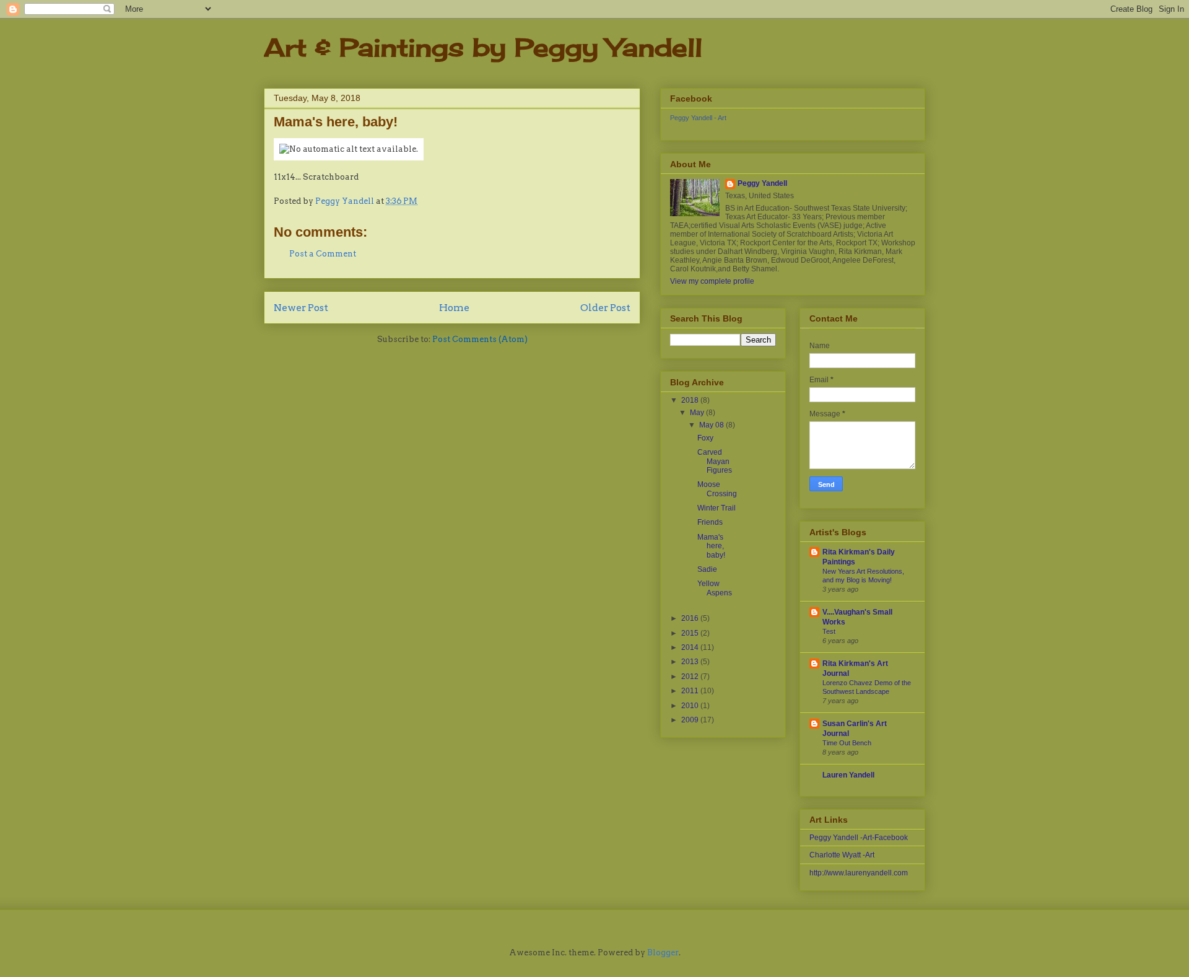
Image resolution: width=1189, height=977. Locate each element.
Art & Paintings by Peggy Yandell (483, 47)
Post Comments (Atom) (480, 339)
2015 (690, 633)
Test (828, 631)
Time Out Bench (846, 743)
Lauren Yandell (848, 775)
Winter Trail (716, 508)
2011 (690, 690)
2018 (690, 400)
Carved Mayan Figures (714, 461)
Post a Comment (322, 253)
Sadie (707, 569)
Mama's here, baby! (711, 546)
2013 (690, 661)
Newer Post (301, 307)
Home (454, 307)
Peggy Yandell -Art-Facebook (858, 837)
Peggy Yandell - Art (698, 117)
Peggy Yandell (762, 183)
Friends (710, 522)
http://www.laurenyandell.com (858, 873)
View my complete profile (712, 281)
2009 (690, 720)
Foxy (705, 438)
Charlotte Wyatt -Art (841, 855)
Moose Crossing (717, 488)
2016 (690, 618)
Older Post (605, 307)
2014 (690, 647)
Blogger (663, 952)
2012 (690, 676)
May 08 (712, 425)
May (698, 412)
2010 (690, 705)
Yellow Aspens (714, 588)
